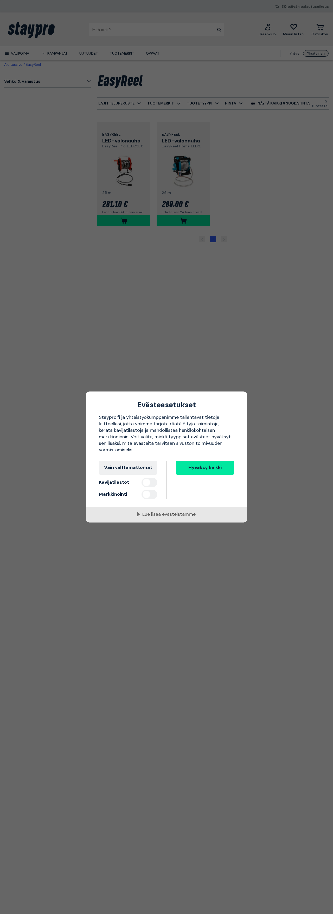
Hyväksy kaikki (205, 467)
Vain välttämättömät (128, 467)
